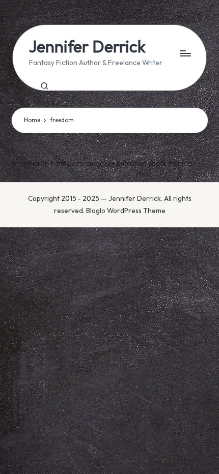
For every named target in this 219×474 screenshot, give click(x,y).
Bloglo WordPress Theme (126, 210)
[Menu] (185, 53)
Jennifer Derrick (87, 46)
